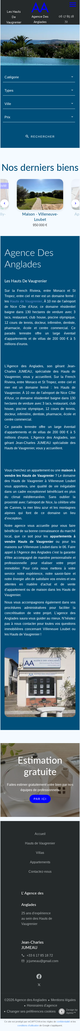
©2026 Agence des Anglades (25, 1000)
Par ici (40, 799)
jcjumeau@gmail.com (42, 961)
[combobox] (39, 77)
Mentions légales (63, 1000)
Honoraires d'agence (42, 1005)
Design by (72, 1011)
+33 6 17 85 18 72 (40, 955)
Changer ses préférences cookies (31, 1011)
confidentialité (63, 1021)
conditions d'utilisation (28, 1025)
